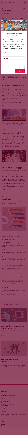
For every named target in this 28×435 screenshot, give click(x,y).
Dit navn (5, 52)
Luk (19, 67)
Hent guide (19, 71)
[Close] (26, 21)
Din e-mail (5, 58)
